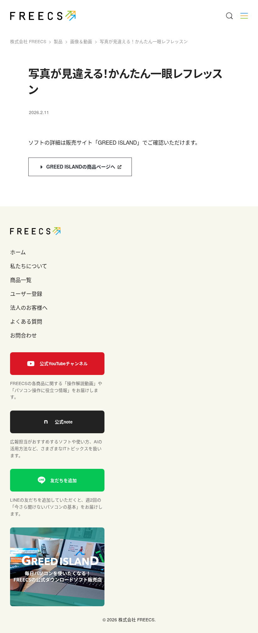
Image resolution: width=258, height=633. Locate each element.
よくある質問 (26, 321)
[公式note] (57, 422)
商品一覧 (20, 280)
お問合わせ (23, 335)
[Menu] (229, 16)
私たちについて (28, 266)
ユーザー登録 (26, 293)
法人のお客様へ (29, 307)
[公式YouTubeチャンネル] (57, 363)
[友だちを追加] (57, 480)
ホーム (18, 252)
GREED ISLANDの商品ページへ (80, 166)
